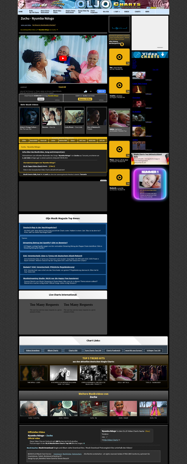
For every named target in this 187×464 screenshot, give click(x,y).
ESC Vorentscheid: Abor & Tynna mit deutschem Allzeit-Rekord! (52, 256)
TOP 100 (102, 140)
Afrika (24, 140)
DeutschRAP (34, 140)
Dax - (116, 67)
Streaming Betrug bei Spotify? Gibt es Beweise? (45, 243)
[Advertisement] (63, 196)
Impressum (58, 454)
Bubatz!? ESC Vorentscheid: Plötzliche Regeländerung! (49, 267)
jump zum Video (26, 25)
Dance (73, 140)
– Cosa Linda (73, 127)
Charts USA (73, 350)
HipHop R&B (63, 140)
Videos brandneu (32, 350)
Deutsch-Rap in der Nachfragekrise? (40, 227)
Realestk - (116, 188)
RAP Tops (82, 140)
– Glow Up (48, 127)
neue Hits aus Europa (133, 350)
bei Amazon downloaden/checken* (44, 25)
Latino (53, 140)
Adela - (116, 129)
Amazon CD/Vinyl (85, 99)
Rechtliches (67, 454)
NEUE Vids (92, 140)
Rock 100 (43, 140)
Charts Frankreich (113, 350)
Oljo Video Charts (110, 440)
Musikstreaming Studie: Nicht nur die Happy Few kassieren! (51, 278)
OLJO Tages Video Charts (33, 166)
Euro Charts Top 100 (93, 350)
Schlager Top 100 (153, 350)
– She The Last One (28, 128)
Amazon (41, 99)
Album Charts (53, 350)
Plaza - (119, 160)
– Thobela (94, 128)
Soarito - (116, 96)
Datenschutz (77, 454)
